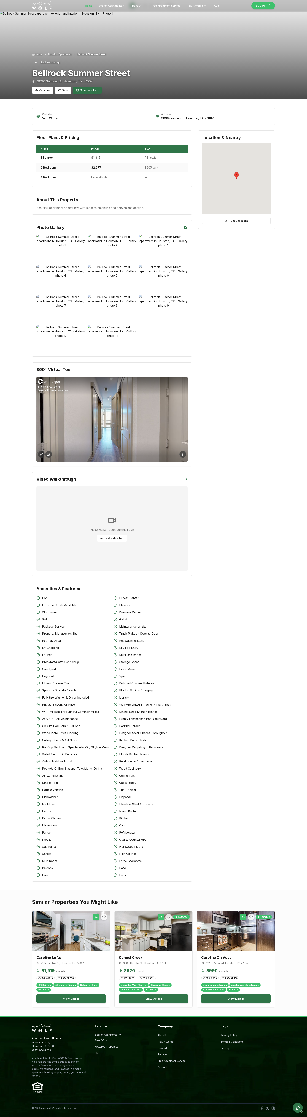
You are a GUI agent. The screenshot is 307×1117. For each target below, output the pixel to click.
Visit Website (51, 118)
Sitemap (225, 1048)
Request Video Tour (112, 538)
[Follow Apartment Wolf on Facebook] (262, 1108)
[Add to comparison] (96, 917)
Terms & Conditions (232, 1041)
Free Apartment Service (165, 5)
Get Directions (239, 220)
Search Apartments (110, 5)
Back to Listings (50, 62)
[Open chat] (298, 1108)
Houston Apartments (60, 54)
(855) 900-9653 (41, 1050)
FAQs (216, 5)
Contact (162, 1067)
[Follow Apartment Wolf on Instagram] (273, 1108)
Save (65, 90)
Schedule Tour (89, 90)
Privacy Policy (229, 1035)
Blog (97, 1052)
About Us (163, 1035)
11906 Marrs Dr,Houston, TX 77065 (43, 1044)
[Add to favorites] (104, 917)
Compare (44, 90)
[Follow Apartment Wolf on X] (267, 1108)
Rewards (163, 1048)
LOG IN (260, 5)
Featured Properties (106, 1046)
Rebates (163, 1054)
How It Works (195, 5)
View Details (71, 998)
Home (88, 5)
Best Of (136, 5)
